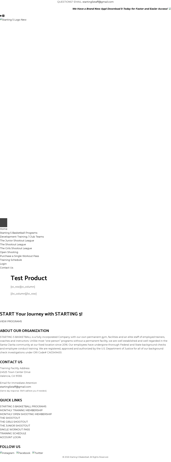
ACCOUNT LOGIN (10, 437)
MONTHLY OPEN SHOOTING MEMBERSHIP (26, 414)
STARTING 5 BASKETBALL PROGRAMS (23, 406)
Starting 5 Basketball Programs (18, 232)
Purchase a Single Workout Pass (19, 256)
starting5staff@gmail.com (98, 1)
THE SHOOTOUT (10, 417)
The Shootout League (13, 244)
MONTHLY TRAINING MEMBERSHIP (21, 410)
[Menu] (3, 222)
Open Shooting (9, 252)
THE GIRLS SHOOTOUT (14, 421)
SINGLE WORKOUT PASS (15, 429)
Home (3, 229)
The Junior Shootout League (17, 240)
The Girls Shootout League (16, 248)
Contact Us (6, 267)
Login (3, 263)
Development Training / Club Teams (22, 236)
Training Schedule (11, 260)
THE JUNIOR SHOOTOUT (15, 425)
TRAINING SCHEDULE (13, 433)
